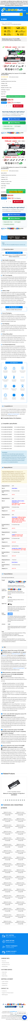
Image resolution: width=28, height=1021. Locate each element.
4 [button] (9, 800)
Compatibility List (11, 237)
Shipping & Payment (17, 237)
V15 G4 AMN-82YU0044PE (19, 434)
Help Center (4, 972)
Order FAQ (4, 974)
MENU (5, 19)
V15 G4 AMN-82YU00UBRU (19, 441)
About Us (4, 960)
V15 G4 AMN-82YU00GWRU (19, 436)
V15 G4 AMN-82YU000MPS (6, 434)
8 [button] (16, 800)
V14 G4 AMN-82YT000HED (19, 427)
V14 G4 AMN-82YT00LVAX (19, 431)
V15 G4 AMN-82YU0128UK (6, 448)
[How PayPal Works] (16, 1007)
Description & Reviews (4, 237)
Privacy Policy (5, 966)
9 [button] (18, 800)
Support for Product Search (13, 414)
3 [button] (7, 800)
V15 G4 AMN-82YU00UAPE (6, 441)
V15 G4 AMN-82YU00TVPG (19, 439)
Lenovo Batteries (8, 22)
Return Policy (4, 975)
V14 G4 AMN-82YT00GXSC (19, 429)
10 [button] (20, 800)
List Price (4, 99)
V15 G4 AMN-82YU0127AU (19, 446)
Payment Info (4, 985)
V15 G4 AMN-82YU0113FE (6, 446)
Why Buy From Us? (6, 964)
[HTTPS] (21, 1007)
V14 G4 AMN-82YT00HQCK (6, 431)
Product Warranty (5, 962)
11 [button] (22, 800)
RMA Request (5, 994)
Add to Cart (19, 106)
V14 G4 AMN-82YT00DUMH (6, 429)
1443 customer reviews (13, 77)
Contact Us (4, 990)
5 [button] (11, 800)
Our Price (4, 102)
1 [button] (3, 800)
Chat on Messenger (15, 119)
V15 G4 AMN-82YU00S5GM (6, 439)
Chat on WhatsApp (15, 122)
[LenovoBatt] (14, 10)
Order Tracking (5, 981)
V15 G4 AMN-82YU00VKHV (6, 443)
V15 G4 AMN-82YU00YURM (19, 443)
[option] (14, 55)
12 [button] (24, 800)
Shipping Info (5, 983)
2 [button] (5, 800)
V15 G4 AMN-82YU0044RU (6, 436)
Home (2, 22)
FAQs (24, 237)
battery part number (16, 653)
